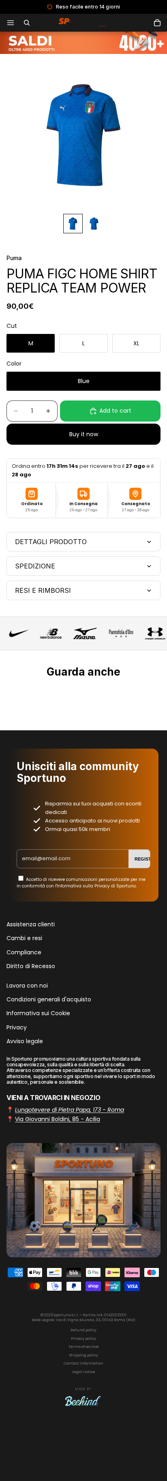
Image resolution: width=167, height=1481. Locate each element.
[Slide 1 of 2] (73, 223)
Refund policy (83, 1330)
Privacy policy (83, 1338)
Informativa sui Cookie (38, 1014)
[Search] (27, 23)
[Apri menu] (10, 23)
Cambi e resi (24, 938)
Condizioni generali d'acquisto (48, 999)
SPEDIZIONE (35, 566)
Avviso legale (24, 1041)
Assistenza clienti (30, 924)
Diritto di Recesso (30, 966)
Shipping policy (83, 1355)
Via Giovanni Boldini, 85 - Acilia (57, 1119)
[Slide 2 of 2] (94, 223)
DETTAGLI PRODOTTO (51, 542)
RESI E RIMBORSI (43, 590)
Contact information (83, 1363)
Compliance (23, 952)
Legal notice (83, 1371)
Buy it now (83, 434)
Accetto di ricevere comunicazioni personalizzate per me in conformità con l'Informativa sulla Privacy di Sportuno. (81, 882)
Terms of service (84, 1346)
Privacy (16, 1027)
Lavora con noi (27, 986)
